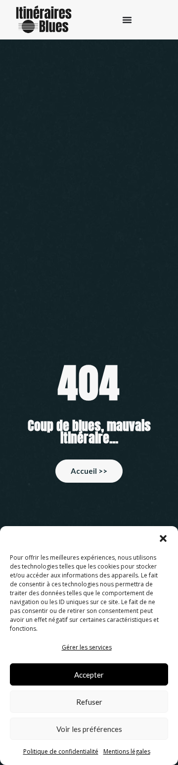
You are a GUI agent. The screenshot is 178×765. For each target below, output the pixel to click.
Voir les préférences (89, 729)
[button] (163, 538)
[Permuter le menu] (127, 20)
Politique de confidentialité (60, 751)
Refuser (89, 701)
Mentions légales (126, 751)
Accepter (89, 674)
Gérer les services (87, 647)
